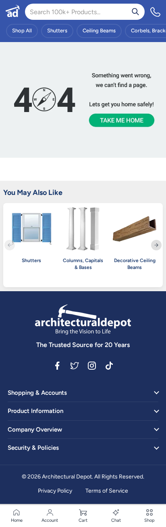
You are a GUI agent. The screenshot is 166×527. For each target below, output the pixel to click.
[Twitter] (74, 365)
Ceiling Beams (99, 31)
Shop (149, 520)
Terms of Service (106, 490)
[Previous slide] (9, 245)
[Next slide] (156, 245)
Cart (83, 520)
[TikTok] (109, 365)
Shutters (57, 31)
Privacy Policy (55, 490)
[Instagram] (92, 365)
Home (17, 520)
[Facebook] (57, 365)
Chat (116, 520)
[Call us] (155, 11)
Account (50, 520)
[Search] (135, 12)
